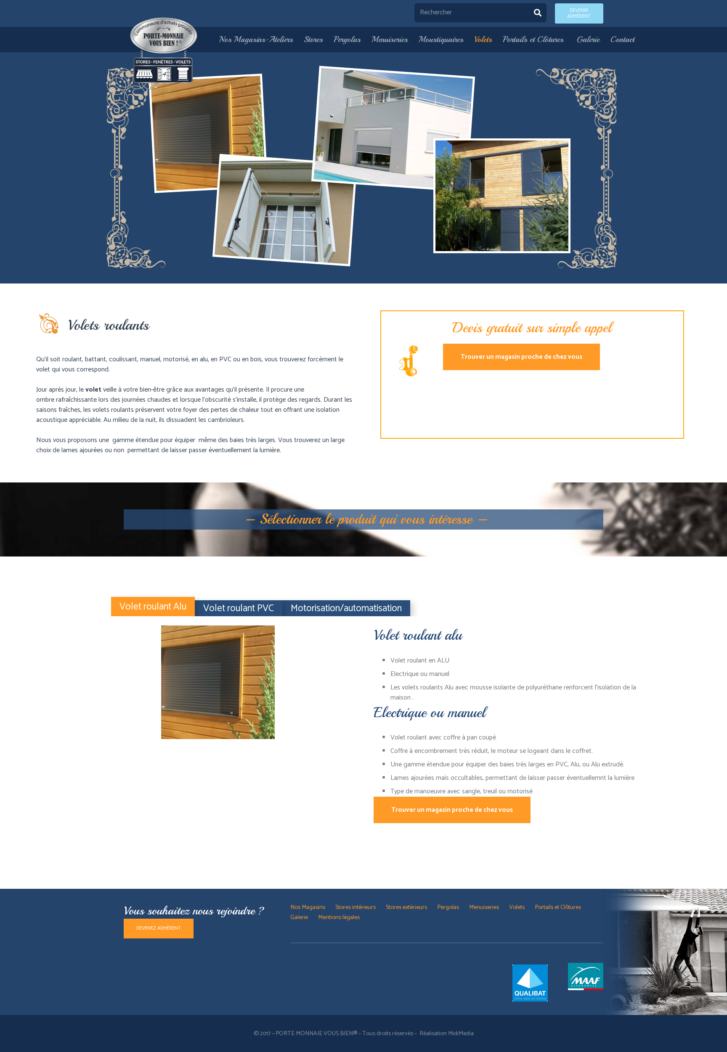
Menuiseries (484, 907)
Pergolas (448, 907)
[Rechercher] (537, 12)
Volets (517, 907)
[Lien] (164, 50)
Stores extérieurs (406, 907)
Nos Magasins (307, 907)
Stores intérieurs (355, 907)
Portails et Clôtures (558, 907)
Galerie (299, 917)
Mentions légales (339, 917)
